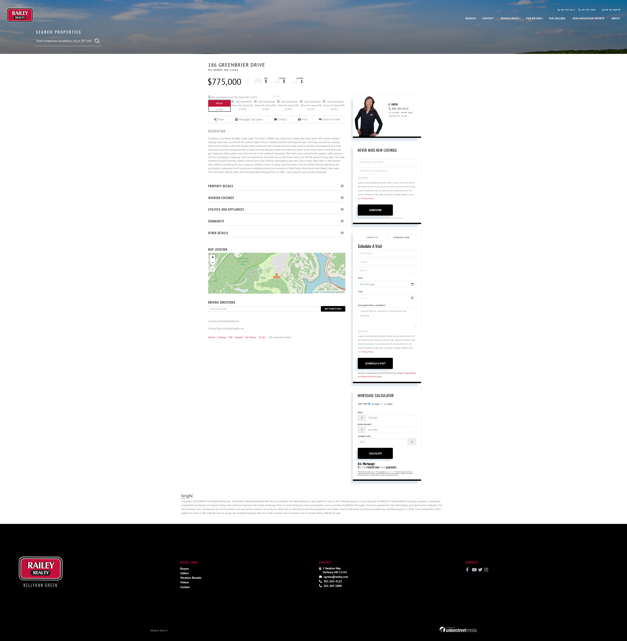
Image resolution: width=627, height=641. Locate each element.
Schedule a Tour (401, 237)
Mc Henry (250, 337)
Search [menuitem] (470, 18)
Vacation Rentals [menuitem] (190, 578)
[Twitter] (480, 569)
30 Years (375, 404)
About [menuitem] (615, 18)
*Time (360, 292)
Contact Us (372, 237)
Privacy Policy (367, 198)
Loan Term (363, 404)
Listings (221, 337)
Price (360, 412)
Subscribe (375, 210)
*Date (360, 278)
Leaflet (316, 292)
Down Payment (365, 424)
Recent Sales (407, 113)
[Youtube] (473, 569)
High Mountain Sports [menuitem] (588, 18)
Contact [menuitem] (488, 18)
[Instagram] (486, 569)
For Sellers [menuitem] (557, 18)
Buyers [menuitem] (184, 568)
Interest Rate (364, 436)
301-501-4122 (567, 9)
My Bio (404, 116)
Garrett (239, 337)
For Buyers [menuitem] (534, 18)
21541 (262, 337)
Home (211, 337)
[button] (97, 41)
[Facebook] (467, 569)
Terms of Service (369, 376)
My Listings (394, 113)
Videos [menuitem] (184, 582)
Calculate (375, 453)
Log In (605, 9)
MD (231, 337)
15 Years (388, 404)
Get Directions (333, 308)
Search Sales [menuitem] (510, 18)
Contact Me (394, 116)
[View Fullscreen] (212, 269)
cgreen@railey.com (335, 577)
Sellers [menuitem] (184, 573)
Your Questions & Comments (371, 305)
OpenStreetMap (328, 292)
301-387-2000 (588, 9)
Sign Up (616, 9)
